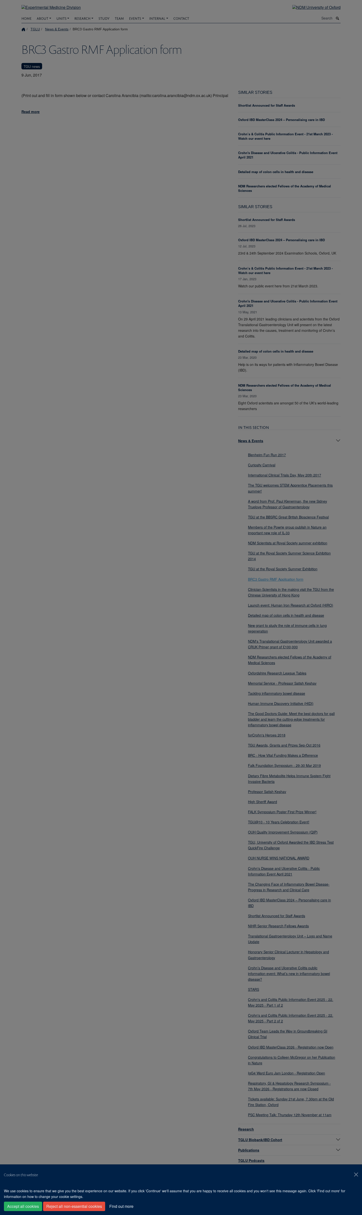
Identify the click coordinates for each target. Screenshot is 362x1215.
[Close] (356, 1174)
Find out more (121, 1206)
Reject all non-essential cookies (74, 1206)
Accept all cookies (23, 1206)
